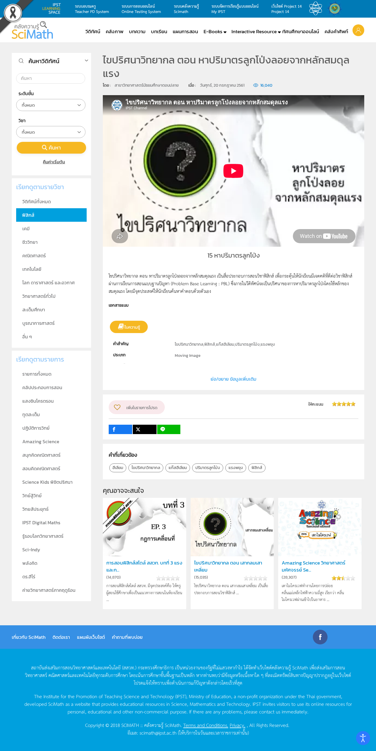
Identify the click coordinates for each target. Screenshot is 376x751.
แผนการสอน (185, 31)
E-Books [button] (213, 31)
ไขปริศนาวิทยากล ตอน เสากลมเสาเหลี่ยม (228, 566)
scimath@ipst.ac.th (158, 732)
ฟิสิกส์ (256, 468)
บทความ (137, 31)
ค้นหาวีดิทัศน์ (43, 61)
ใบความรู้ (132, 327)
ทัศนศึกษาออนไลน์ (300, 31)
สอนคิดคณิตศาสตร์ (41, 468)
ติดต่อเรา (61, 637)
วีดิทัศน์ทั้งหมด (36, 201)
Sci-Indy (31, 549)
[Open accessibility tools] (363, 738)
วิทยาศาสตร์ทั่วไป (39, 296)
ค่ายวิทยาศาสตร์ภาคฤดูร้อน (48, 590)
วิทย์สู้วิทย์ (32, 495)
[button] (358, 30)
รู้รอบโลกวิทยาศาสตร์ (42, 536)
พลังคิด (29, 563)
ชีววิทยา (30, 242)
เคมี (26, 228)
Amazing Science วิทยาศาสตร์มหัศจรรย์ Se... (313, 566)
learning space (53, 8)
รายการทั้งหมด (36, 373)
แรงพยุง (236, 468)
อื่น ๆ (27, 336)
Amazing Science (40, 441)
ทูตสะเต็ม (31, 414)
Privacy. (237, 725)
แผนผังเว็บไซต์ (91, 637)
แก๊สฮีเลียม (178, 468)
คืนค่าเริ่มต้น (54, 161)
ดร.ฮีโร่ (28, 576)
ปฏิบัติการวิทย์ (36, 427)
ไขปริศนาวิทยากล (146, 468)
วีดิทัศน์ (92, 31)
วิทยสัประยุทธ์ (35, 509)
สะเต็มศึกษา (33, 309)
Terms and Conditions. (205, 725)
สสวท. (317, 8)
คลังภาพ (114, 31)
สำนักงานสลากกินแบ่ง (336, 8)
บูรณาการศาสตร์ (38, 323)
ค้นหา (55, 148)
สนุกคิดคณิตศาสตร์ (41, 454)
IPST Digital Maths (41, 522)
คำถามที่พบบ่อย (127, 637)
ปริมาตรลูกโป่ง (207, 468)
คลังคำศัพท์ (336, 31)
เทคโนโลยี (31, 269)
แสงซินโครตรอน (38, 400)
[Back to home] (32, 30)
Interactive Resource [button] (254, 31)
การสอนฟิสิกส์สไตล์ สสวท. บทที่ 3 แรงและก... (144, 566)
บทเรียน (159, 31)
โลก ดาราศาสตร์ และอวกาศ (48, 282)
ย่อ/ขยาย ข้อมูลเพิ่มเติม (233, 378)
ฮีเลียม (118, 468)
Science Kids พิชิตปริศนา (47, 481)
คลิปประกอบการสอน (42, 387)
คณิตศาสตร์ (34, 255)
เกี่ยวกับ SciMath (29, 637)
